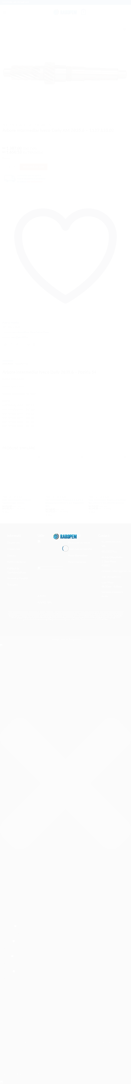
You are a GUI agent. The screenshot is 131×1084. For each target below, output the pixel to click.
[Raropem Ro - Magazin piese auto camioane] (65, 536)
